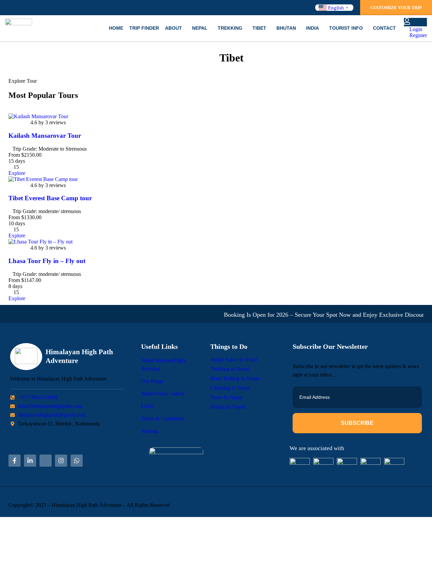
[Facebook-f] (14, 461)
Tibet (259, 28)
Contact (384, 28)
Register (417, 35)
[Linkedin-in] (30, 461)
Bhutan (286, 28)
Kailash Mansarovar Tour (44, 135)
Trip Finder (144, 28)
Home (116, 28)
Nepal (200, 28)
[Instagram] (61, 461)
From (14, 155)
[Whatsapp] (77, 461)
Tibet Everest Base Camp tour (50, 198)
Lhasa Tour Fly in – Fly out (46, 260)
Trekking (230, 28)
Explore (16, 173)
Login (415, 29)
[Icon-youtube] (45, 461)
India (312, 28)
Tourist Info (346, 28)
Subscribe (357, 423)
